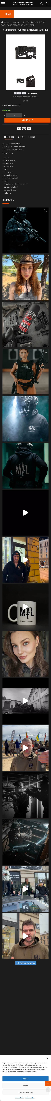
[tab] (9, 138)
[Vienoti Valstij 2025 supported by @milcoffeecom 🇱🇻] (25, 748)
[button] (47, 1058)
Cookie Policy (19, 1098)
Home (7, 22)
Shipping (31, 137)
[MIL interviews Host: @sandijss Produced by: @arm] (25, 513)
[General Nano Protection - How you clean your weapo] (25, 324)
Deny (25, 1085)
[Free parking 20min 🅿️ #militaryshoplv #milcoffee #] (25, 936)
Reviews (21, 137)
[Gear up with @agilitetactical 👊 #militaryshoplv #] (25, 795)
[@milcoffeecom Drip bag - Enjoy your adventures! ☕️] (25, 607)
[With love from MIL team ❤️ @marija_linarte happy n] (25, 277)
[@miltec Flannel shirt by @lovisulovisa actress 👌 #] (25, 654)
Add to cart (27, 120)
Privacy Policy (30, 1098)
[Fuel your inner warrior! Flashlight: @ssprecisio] (25, 418)
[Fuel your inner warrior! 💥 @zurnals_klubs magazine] (25, 371)
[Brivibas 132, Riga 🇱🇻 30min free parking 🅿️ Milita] (25, 560)
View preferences (25, 1092)
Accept (25, 1079)
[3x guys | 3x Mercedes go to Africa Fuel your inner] (25, 889)
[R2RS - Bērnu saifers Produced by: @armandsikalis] (25, 701)
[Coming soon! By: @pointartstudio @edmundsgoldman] (25, 465)
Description (9, 137)
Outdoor (15, 22)
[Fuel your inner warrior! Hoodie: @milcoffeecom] (25, 230)
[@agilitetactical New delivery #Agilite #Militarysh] (25, 842)
